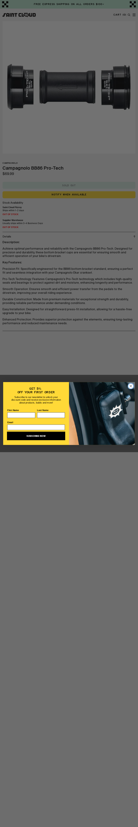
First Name (13, 410)
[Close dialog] (131, 386)
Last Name (43, 410)
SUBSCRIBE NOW (36, 436)
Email (10, 422)
